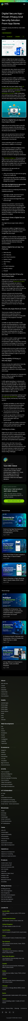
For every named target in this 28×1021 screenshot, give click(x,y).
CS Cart (3, 758)
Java (2, 728)
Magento (3, 750)
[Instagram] (9, 1012)
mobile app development (10, 396)
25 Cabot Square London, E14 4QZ (11, 926)
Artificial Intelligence (10, 158)
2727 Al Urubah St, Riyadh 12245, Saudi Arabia (14, 932)
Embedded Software (6, 797)
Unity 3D (3, 830)
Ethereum (3, 815)
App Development (7, 32)
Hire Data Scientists (6, 901)
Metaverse (4, 840)
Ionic (2, 715)
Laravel (3, 737)
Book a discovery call (14, 501)
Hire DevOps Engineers (7, 899)
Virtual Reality (4, 836)
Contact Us (4, 694)
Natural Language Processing (9, 778)
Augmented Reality (6, 834)
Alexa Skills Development (7, 786)
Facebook (9, 36)
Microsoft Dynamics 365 (7, 867)
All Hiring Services (5, 888)
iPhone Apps (4, 705)
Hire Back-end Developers (8, 895)
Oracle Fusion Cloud (6, 863)
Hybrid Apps (4, 707)
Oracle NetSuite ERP (6, 865)
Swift (2, 717)
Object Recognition (6, 782)
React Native (4, 711)
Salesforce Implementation (8, 856)
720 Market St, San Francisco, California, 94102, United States (12, 951)
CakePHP (3, 741)
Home (2, 1008)
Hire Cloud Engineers (6, 897)
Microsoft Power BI (6, 879)
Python (3, 731)
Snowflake (4, 881)
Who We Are (4, 683)
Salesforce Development (8, 852)
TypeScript (4, 743)
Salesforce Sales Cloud (7, 873)
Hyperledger (4, 817)
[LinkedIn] (6, 1012)
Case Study (4, 692)
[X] (13, 1012)
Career (3, 685)
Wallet (3, 811)
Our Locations (4, 696)
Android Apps (4, 703)
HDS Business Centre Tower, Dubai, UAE (12, 920)
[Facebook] (2, 1012)
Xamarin (3, 719)
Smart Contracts (5, 819)
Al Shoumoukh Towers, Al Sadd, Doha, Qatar (14, 938)
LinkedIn (17, 36)
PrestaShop (4, 756)
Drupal (3, 735)
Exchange (3, 813)
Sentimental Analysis (6, 784)
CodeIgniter (4, 739)
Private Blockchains (6, 821)
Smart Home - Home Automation (10, 804)
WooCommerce (5, 765)
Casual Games (5, 838)
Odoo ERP (3, 871)
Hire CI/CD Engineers (6, 891)
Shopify (3, 752)
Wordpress (4, 733)
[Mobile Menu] (24, 4)
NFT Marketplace (5, 823)
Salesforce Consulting (7, 854)
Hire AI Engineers (5, 893)
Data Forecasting (5, 776)
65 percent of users (18, 281)
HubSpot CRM (4, 875)
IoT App (3, 793)
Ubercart (3, 754)
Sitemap (17, 1008)
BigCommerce (5, 763)
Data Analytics (5, 780)
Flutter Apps (4, 709)
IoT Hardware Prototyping (8, 799)
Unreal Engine (4, 832)
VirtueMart (4, 760)
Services (3, 687)
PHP (2, 726)
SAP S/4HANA (4, 869)
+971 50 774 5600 (21, 1)
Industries (3, 689)
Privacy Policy (9, 1008)
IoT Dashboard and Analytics (9, 801)
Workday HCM (5, 877)
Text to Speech (5, 772)
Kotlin (2, 713)
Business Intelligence (6, 774)
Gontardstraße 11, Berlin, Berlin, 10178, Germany (14, 995)
